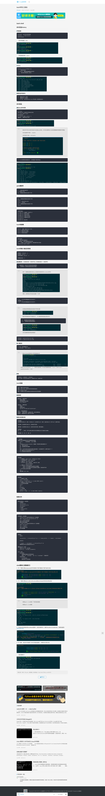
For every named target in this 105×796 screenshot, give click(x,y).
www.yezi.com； (20, 628)
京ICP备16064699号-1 (68, 791)
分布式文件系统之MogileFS (24, 719)
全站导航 (61, 791)
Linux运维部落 (42, 791)
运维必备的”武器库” (22, 752)
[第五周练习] (24, 733)
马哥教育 (79, 791)
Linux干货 (32, 10)
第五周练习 (36, 729)
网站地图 (58, 791)
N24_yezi (18, 10)
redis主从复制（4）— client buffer (26, 709)
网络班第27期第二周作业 (40, 762)
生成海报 (61, 794)
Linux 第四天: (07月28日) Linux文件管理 (28, 741)
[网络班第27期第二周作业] (24, 766)
